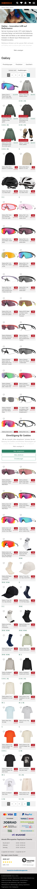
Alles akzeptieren (18, 451)
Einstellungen (18, 459)
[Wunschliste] (21, 3)
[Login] (25, 3)
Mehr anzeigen (18, 446)
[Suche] (17, 3)
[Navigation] (34, 3)
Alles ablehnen (18, 455)
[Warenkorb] (29, 3)
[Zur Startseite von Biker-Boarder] (6, 3)
